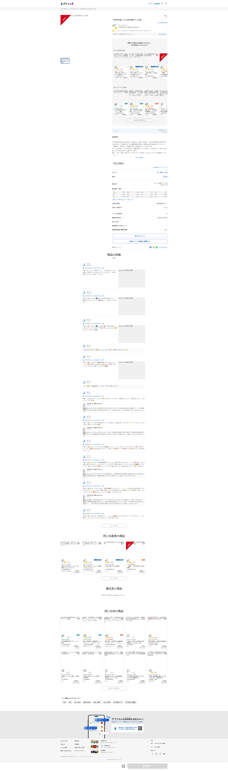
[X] (152, 754)
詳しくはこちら (163, 34)
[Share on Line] (157, 247)
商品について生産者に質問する (140, 241)
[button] (139, 26)
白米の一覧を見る (140, 120)
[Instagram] (156, 754)
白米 (77, 8)
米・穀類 (73, 8)
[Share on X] (153, 247)
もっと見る (114, 525)
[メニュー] (166, 3)
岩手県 (165, 176)
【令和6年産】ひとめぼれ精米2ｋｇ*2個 (88, 8)
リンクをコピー (163, 247)
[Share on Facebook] (150, 247)
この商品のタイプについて (159, 167)
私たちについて (140, 236)
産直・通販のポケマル (65, 8)
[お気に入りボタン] (126, 55)
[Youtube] (164, 754)
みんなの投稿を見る (162, 22)
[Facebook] (160, 754)
